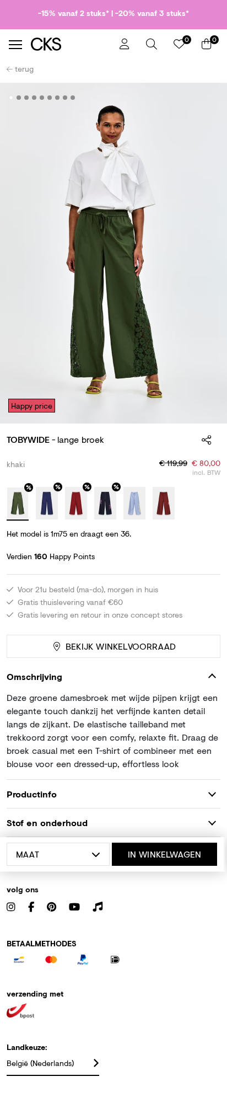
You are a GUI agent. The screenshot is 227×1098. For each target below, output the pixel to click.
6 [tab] (50, 97)
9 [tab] (73, 97)
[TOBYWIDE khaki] (18, 504)
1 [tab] (11, 97)
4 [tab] (34, 97)
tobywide (28, 439)
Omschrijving (34, 676)
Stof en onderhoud (47, 822)
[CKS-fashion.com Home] (71, 44)
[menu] (15, 44)
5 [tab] (42, 97)
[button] (151, 44)
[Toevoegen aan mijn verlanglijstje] (204, 98)
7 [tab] (58, 97)
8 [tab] (65, 97)
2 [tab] (19, 97)
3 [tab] (27, 97)
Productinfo (32, 794)
